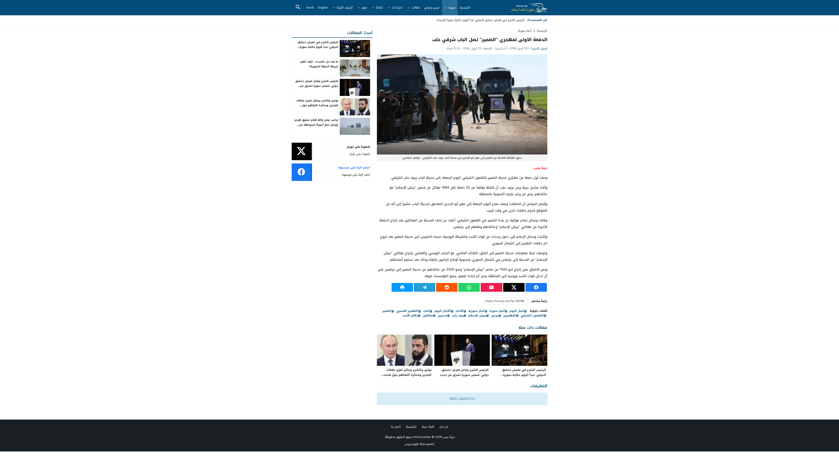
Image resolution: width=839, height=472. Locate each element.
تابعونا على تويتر (359, 154)
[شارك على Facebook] (536, 287)
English (323, 7)
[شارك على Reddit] (446, 287)
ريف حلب (458, 315)
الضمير (387, 311)
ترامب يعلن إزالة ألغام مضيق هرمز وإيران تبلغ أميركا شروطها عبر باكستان (316, 125)
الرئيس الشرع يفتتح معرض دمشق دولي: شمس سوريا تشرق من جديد (464, 372)
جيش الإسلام (477, 315)
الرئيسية (465, 7)
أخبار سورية (525, 30)
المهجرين (509, 315)
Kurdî (310, 7)
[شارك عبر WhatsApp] (469, 287)
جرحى (495, 315)
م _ (523, 20)
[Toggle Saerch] (298, 7)
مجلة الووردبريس (415, 444)
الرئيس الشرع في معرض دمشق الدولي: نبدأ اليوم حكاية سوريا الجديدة (524, 375)
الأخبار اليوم (442, 311)
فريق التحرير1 (539, 48)
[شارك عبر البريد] (491, 287)
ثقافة (379, 7)
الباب (426, 311)
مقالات (415, 7)
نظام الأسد (410, 315)
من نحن (443, 426)
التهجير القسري (407, 311)
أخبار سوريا (497, 311)
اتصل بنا (396, 426)
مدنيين (442, 315)
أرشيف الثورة (345, 7)
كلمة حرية (428, 426)
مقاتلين (428, 315)
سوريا (452, 7)
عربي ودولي (432, 7)
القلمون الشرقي (532, 315)
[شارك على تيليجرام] (424, 287)
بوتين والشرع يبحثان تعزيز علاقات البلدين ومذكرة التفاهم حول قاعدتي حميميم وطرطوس (406, 375)
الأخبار (460, 311)
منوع (364, 7)
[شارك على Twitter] (514, 287)
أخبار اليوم (517, 311)
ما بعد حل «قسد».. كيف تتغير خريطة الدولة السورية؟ (319, 64)
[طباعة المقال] (402, 287)
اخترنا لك (397, 7)
